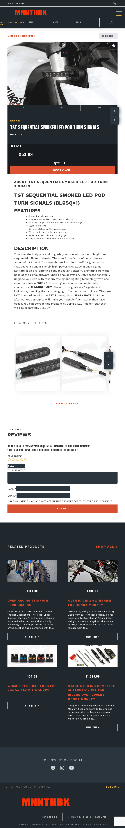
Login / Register (16, 3)
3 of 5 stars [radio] (17, 459)
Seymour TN (49, 817)
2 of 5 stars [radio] (13, 459)
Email (11, 495)
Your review (16, 470)
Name (11, 489)
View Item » (32, 636)
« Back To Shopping (21, 36)
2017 (99, 107)
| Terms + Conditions (93, 824)
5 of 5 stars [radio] (26, 459)
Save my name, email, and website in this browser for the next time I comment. (60, 501)
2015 (25, 107)
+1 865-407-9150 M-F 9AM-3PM (87, 817)
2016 (62, 107)
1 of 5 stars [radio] (9, 459)
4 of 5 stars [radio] (21, 459)
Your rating (14, 455)
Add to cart (62, 169)
